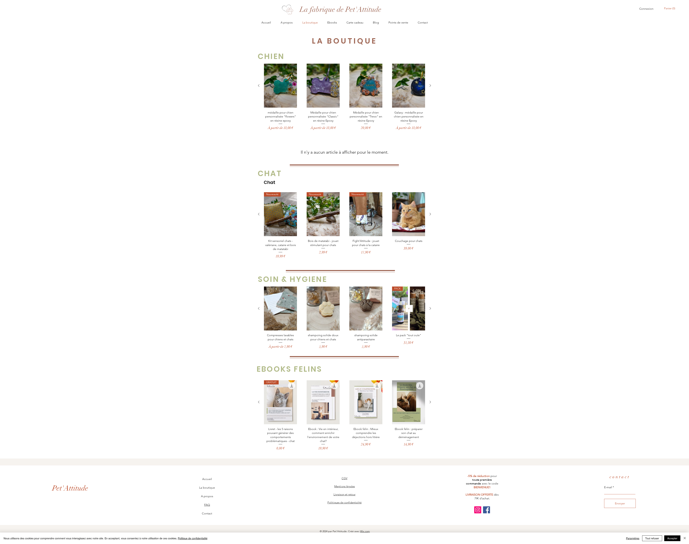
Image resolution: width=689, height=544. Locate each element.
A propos (207, 496)
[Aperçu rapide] (280, 86)
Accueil (207, 479)
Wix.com (365, 531)
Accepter (672, 538)
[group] (344, 96)
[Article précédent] (259, 85)
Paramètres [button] (632, 538)
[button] (670, 8)
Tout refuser (652, 538)
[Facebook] (486, 509)
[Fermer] (685, 538)
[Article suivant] (430, 85)
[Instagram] (477, 509)
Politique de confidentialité (192, 538)
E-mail (608, 487)
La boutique (207, 487)
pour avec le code (482, 481)
